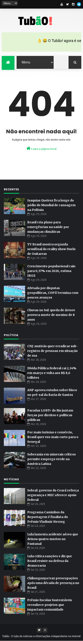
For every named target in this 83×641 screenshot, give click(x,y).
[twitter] (67, 4)
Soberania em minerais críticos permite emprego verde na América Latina (51, 459)
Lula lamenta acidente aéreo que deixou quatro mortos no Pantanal (52, 539)
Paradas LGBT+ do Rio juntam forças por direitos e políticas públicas (50, 415)
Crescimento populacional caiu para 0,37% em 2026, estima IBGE (51, 271)
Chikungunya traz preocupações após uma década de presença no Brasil (53, 583)
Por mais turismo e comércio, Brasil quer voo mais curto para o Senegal (52, 437)
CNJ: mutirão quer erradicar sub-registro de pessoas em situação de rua (52, 350)
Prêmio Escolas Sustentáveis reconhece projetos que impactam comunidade (49, 604)
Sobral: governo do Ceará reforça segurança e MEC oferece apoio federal (53, 495)
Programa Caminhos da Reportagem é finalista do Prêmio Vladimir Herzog (47, 517)
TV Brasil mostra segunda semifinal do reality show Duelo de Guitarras (51, 249)
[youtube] (61, 4)
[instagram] (73, 4)
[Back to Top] (45, 630)
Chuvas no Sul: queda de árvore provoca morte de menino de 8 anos (51, 314)
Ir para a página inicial (43, 148)
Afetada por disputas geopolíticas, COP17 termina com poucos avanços (52, 292)
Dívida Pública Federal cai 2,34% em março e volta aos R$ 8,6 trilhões (51, 373)
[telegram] (79, 4)
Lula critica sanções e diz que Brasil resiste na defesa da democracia (49, 560)
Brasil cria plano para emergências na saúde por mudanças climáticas (48, 227)
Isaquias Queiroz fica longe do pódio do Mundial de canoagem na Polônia (51, 205)
